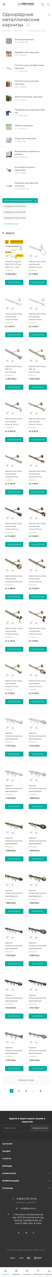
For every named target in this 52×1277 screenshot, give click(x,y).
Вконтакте (19, 1233)
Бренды (7, 1166)
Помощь (7, 1188)
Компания (9, 1173)
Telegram (26, 1233)
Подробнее (37, 282)
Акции (6, 1151)
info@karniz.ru (28, 1208)
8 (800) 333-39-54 (27, 1199)
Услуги (6, 1158)
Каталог (7, 1144)
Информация (10, 1181)
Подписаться (40, 1128)
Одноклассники (33, 1233)
